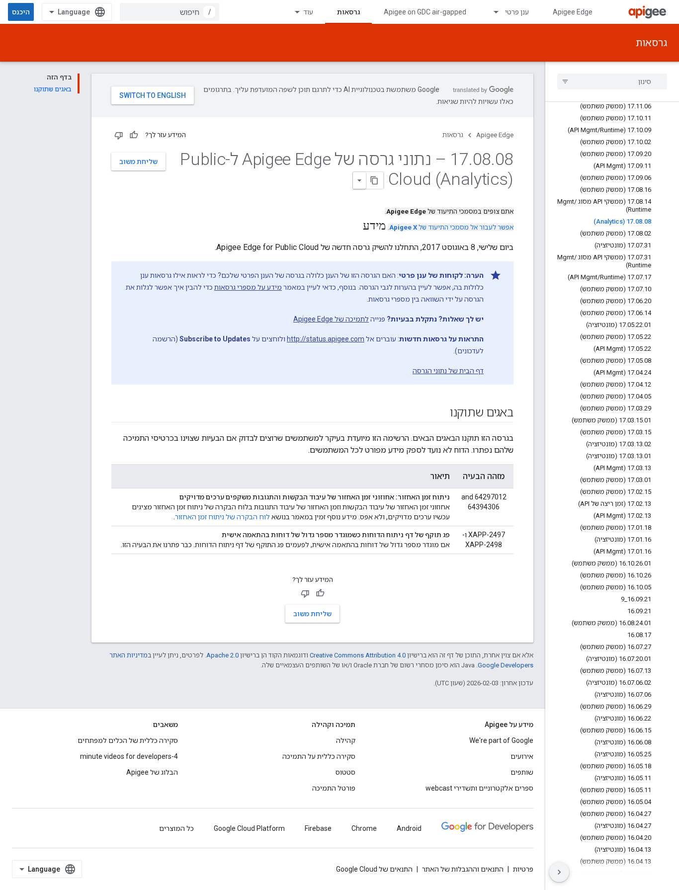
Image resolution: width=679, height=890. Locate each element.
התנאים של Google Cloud (374, 869)
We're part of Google (501, 740)
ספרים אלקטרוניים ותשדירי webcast (479, 788)
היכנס (21, 12)
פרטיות (523, 869)
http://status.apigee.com (325, 339)
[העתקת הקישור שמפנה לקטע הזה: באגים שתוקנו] (440, 413)
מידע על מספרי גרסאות (248, 287)
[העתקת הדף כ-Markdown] (375, 180)
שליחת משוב (138, 161)
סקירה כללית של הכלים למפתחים (128, 740)
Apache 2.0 (222, 655)
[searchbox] (612, 81)
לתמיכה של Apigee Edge (331, 319)
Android (409, 828)
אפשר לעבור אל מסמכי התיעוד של (451, 227)
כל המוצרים (176, 828)
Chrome (364, 828)
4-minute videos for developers (129, 756)
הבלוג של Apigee (152, 772)
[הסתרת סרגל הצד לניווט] (559, 872)
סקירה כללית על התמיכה (318, 756)
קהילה (345, 740)
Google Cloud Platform (249, 828)
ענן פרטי (517, 12)
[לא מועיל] (118, 135)
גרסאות (348, 12)
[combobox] (169, 12)
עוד (308, 12)
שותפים (521, 772)
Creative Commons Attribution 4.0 (358, 655)
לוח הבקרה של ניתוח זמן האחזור (222, 517)
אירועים (521, 756)
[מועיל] (133, 135)
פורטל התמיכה (333, 788)
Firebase (318, 828)
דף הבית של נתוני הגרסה (448, 371)
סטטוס (345, 772)
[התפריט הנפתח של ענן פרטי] (491, 12)
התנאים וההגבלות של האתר (463, 869)
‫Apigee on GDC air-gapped (425, 12)
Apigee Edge (573, 12)
